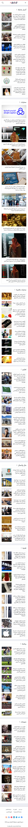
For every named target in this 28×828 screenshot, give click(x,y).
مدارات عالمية (21, 290)
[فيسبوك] (22, 817)
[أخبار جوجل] (9, 817)
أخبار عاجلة (22, 10)
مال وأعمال (22, 465)
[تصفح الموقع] (25, 2)
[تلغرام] (16, 817)
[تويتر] (19, 817)
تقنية (24, 548)
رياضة (24, 644)
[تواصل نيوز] (14, 2)
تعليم (24, 369)
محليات (23, 102)
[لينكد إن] (14, 817)
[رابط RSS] (6, 817)
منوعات (23, 722)
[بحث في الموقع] (2, 2)
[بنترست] (11, 817)
